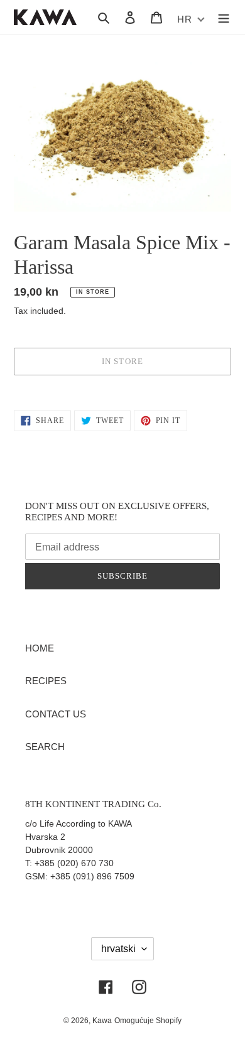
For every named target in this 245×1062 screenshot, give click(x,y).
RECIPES (46, 680)
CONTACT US (55, 714)
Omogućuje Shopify (148, 1020)
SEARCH (45, 746)
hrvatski (118, 948)
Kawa (102, 1020)
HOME (39, 648)
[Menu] (223, 17)
